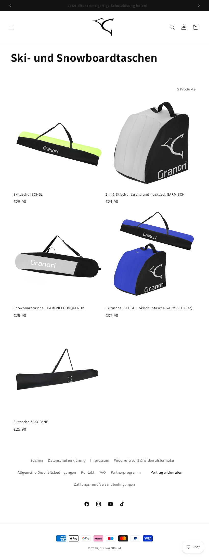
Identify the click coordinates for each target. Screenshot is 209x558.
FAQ (102, 472)
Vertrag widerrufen (166, 472)
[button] (11, 27)
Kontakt (87, 472)
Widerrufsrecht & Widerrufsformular (144, 460)
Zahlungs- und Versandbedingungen (104, 484)
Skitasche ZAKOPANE (31, 422)
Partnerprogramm (126, 472)
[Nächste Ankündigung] (198, 5)
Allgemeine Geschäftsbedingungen (47, 472)
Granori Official (110, 548)
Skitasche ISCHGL (28, 194)
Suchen (36, 460)
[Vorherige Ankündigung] (10, 5)
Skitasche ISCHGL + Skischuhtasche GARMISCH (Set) (149, 308)
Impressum (99, 460)
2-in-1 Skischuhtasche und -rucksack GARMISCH (145, 194)
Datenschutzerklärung (66, 460)
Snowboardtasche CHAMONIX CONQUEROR (49, 308)
